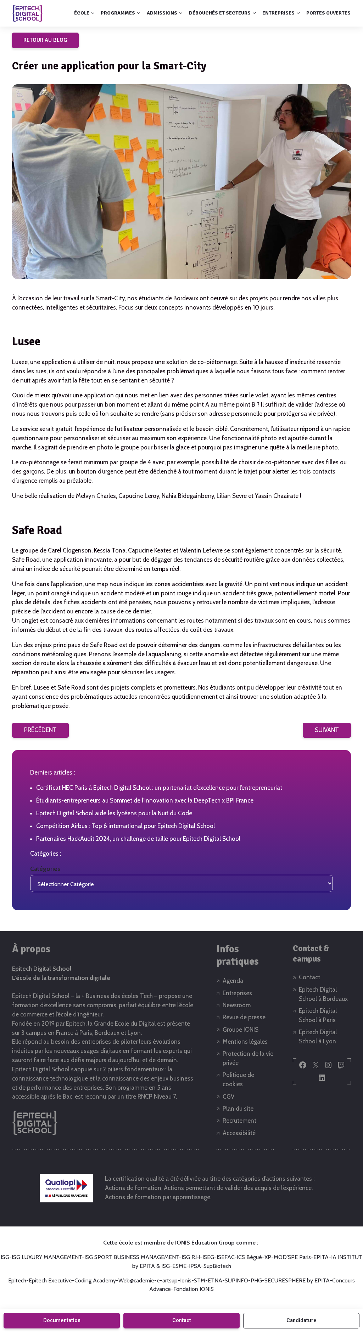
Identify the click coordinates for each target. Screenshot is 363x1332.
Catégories (45, 868)
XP (267, 1257)
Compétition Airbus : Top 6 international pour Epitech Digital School (125, 825)
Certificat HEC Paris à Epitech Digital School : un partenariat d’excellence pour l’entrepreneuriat (159, 787)
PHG (256, 1280)
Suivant (327, 729)
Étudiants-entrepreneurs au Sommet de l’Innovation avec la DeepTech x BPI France (144, 800)
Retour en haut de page (339, 1295)
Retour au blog (45, 40)
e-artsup (167, 1280)
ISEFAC (225, 1257)
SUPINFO (236, 1280)
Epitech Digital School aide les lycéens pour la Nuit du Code (114, 813)
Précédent (40, 729)
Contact (181, 1320)
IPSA (195, 1266)
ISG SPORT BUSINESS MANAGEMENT (131, 1257)
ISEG (208, 1257)
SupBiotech (217, 1266)
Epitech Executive (50, 1280)
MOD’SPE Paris (292, 1257)
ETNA (215, 1280)
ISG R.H (191, 1257)
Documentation (61, 1320)
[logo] (27, 13)
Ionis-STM (192, 1280)
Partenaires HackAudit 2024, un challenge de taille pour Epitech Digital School (138, 838)
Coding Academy (95, 1280)
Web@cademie (136, 1280)
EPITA (321, 1257)
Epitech (17, 1280)
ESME (179, 1266)
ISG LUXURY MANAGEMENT (47, 1257)
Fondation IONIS (193, 1289)
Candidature (301, 1320)
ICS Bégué (249, 1257)
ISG (5, 1257)
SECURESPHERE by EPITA (297, 1280)
